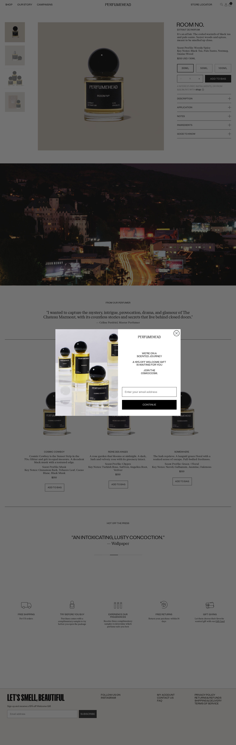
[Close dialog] (176, 333)
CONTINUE (149, 404)
